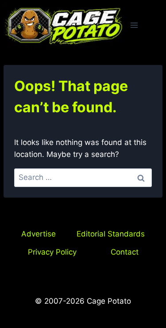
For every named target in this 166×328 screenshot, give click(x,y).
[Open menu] (134, 25)
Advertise (38, 233)
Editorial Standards (111, 233)
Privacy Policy (52, 252)
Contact (125, 252)
